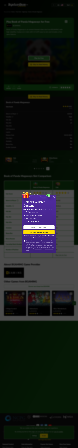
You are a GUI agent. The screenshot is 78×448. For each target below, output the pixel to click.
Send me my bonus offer (39, 232)
